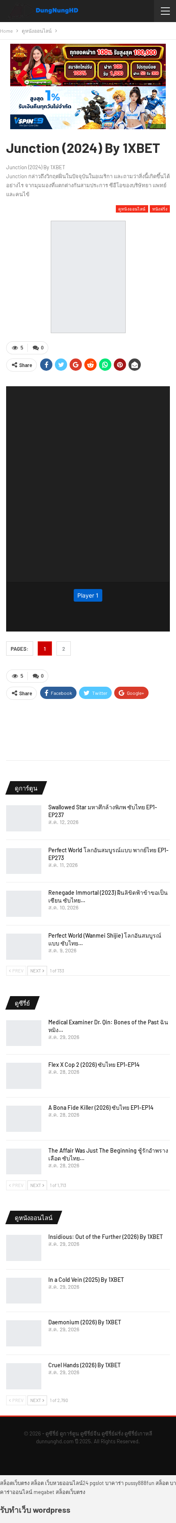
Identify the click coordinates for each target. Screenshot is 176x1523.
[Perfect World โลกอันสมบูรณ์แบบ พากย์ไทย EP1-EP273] (23, 861)
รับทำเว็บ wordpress (35, 1509)
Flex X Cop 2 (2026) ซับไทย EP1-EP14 (94, 1064)
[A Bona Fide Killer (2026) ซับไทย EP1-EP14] (23, 1119)
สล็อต (37, 1483)
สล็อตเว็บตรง (14, 1483)
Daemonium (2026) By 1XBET (84, 1322)
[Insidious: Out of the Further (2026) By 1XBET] (23, 1248)
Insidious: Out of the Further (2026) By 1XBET (105, 1236)
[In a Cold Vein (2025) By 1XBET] (23, 1291)
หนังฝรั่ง (159, 209)
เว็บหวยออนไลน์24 (66, 1483)
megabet (44, 1492)
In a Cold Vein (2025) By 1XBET (86, 1279)
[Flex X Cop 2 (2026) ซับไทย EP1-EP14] (23, 1076)
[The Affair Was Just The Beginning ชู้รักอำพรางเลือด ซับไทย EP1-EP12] (23, 1162)
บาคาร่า (114, 1483)
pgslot (97, 1483)
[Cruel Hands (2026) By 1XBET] (23, 1376)
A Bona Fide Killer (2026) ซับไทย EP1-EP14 (100, 1107)
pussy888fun (139, 1483)
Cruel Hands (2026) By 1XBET (84, 1365)
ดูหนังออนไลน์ (132, 209)
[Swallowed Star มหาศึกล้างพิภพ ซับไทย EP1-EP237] (23, 818)
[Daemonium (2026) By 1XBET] (23, 1333)
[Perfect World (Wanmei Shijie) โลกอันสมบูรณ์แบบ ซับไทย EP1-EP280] (23, 947)
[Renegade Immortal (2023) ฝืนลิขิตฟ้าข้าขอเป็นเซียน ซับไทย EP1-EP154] (23, 904)
